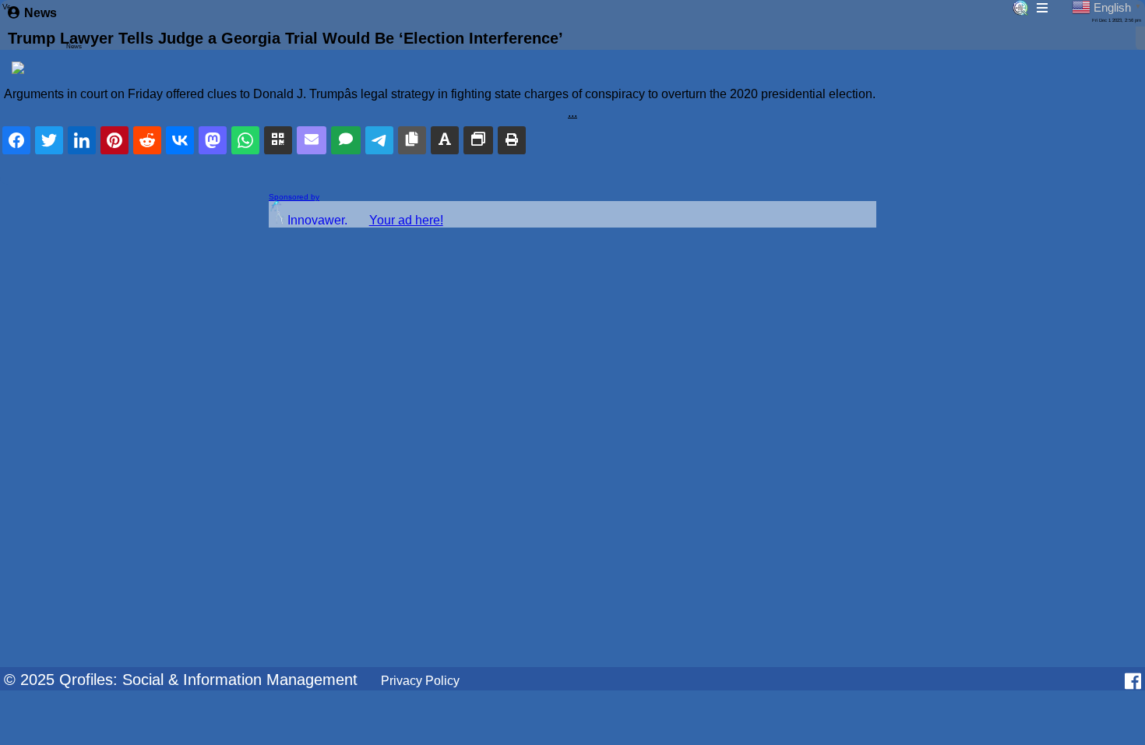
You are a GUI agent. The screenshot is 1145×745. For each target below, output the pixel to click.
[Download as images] (478, 140)
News (40, 12)
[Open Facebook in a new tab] (1133, 681)
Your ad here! (406, 220)
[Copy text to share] (445, 140)
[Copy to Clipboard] (412, 140)
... (572, 112)
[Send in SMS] (346, 140)
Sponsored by (294, 196)
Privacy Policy (420, 680)
